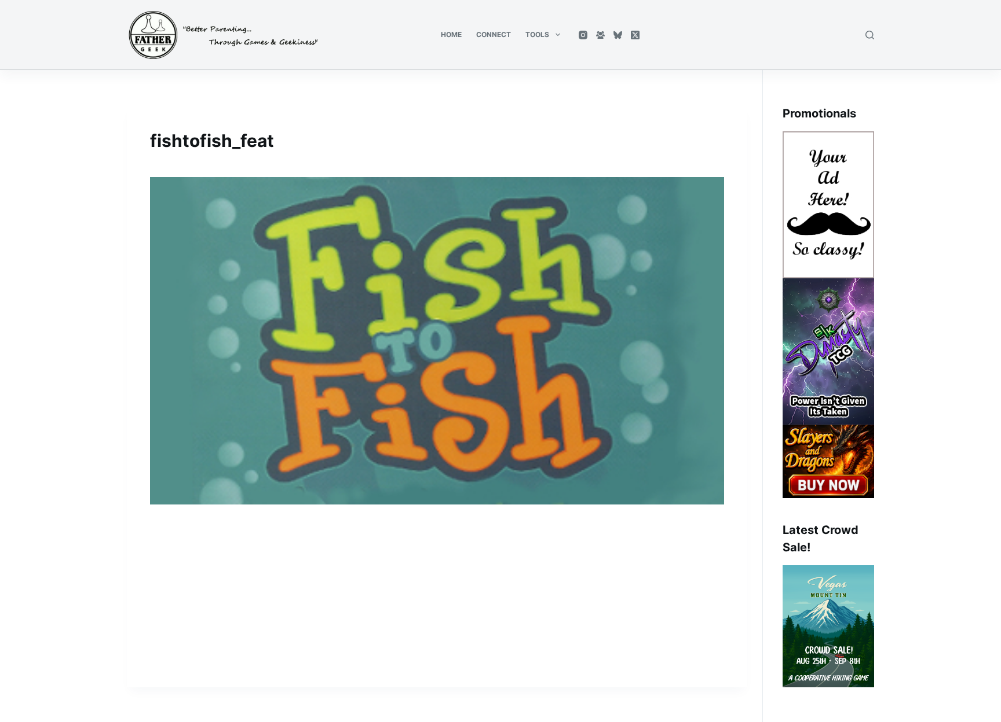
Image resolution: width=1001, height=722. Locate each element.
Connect (493, 34)
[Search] (869, 35)
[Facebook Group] (600, 35)
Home (451, 34)
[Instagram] (583, 35)
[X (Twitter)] (635, 35)
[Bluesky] (617, 35)
